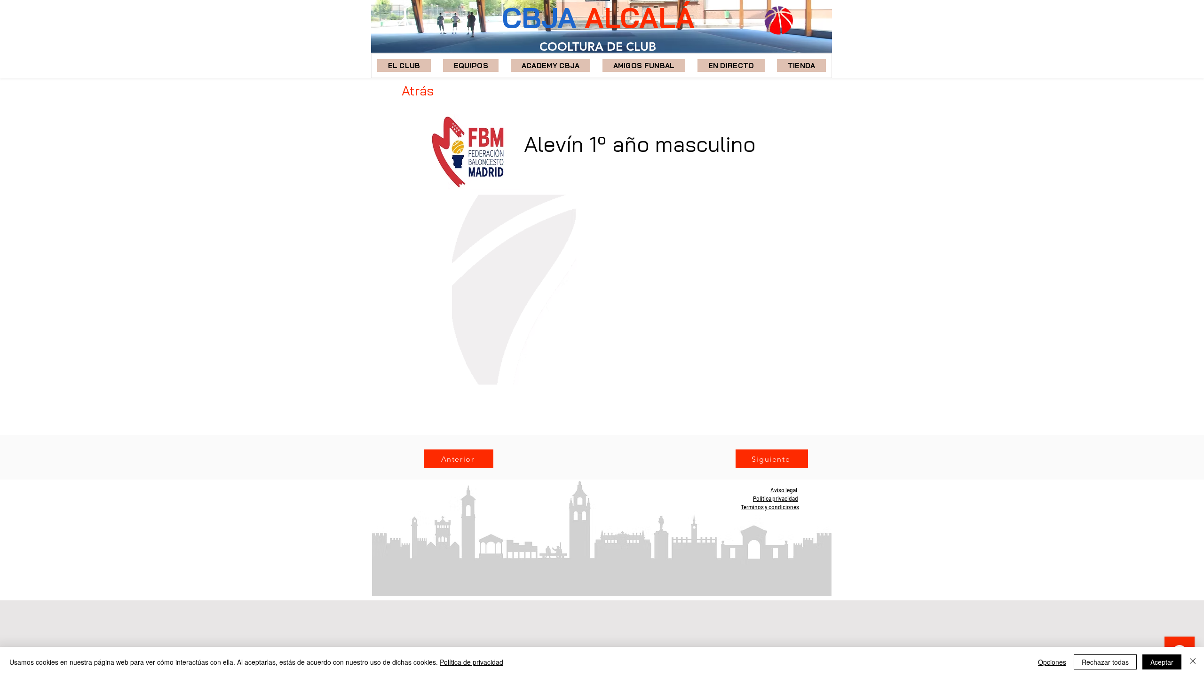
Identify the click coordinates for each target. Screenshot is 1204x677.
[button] (470, 66)
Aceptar (1161, 662)
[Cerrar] (1192, 661)
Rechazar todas (1105, 662)
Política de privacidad (471, 662)
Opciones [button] (1052, 662)
